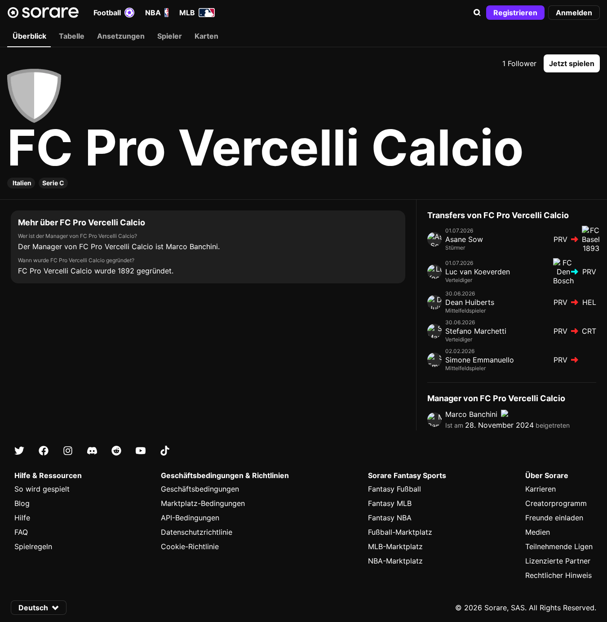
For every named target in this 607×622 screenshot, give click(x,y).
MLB (187, 12)
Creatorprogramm (556, 503)
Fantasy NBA (390, 517)
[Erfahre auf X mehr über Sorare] (19, 450)
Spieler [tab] (169, 35)
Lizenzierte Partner (557, 560)
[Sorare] (43, 12)
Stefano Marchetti (475, 331)
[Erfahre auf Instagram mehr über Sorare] (67, 450)
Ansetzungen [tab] (121, 35)
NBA (153, 12)
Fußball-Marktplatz (400, 532)
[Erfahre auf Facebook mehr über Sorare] (43, 450)
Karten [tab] (206, 35)
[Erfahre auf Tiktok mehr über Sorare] (164, 450)
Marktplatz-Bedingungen (203, 503)
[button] (477, 13)
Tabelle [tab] (71, 35)
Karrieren (540, 488)
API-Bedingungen (190, 517)
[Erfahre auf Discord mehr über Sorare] (92, 450)
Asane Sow (464, 239)
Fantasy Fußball (394, 488)
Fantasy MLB (390, 503)
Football (107, 12)
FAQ (21, 532)
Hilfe (22, 517)
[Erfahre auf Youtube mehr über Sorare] (140, 450)
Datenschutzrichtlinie (196, 532)
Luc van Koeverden (477, 271)
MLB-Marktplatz (395, 546)
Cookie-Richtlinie (190, 546)
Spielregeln (33, 546)
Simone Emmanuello (479, 359)
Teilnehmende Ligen (559, 546)
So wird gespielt (42, 488)
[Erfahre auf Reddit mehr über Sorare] (116, 450)
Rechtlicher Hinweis (558, 575)
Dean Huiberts (469, 302)
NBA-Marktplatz (395, 560)
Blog (22, 503)
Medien (537, 532)
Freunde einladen (554, 517)
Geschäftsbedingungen (200, 488)
